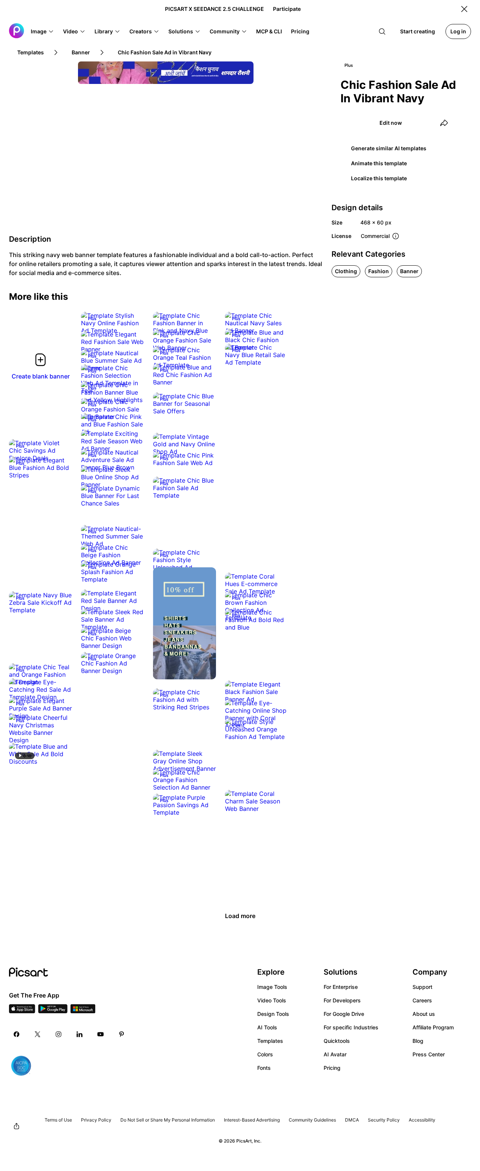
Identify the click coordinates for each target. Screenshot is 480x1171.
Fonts (264, 1068)
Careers (422, 1000)
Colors (265, 1054)
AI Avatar (335, 1054)
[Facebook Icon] (16, 1034)
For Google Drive (344, 1014)
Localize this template (379, 178)
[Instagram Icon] (58, 1034)
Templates (270, 1041)
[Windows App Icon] (82, 1011)
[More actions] (132, 323)
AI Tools (267, 1027)
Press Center (428, 1054)
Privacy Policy (96, 1120)
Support (422, 987)
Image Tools (272, 987)
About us (423, 1014)
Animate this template (379, 163)
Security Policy (384, 1120)
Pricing (332, 1068)
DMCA (352, 1120)
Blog (417, 1041)
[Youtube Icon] (100, 1034)
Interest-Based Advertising (252, 1120)
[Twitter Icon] (37, 1034)
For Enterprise (341, 987)
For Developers (342, 1000)
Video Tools (271, 1000)
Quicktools (337, 1041)
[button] (42, 31)
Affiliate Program (433, 1027)
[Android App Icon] (53, 1011)
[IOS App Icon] (22, 1011)
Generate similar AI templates (388, 148)
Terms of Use (58, 1120)
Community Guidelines (312, 1120)
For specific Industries (351, 1027)
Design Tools (273, 1014)
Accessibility (422, 1120)
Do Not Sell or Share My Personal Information (167, 1120)
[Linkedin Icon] (79, 1034)
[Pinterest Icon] (121, 1034)
